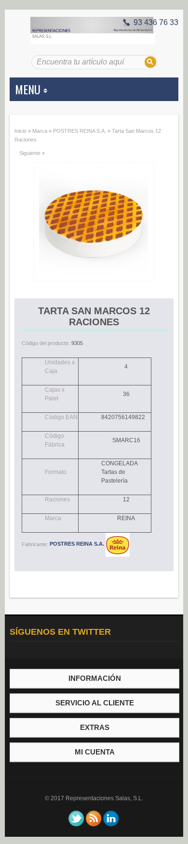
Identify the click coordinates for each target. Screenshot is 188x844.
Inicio (20, 131)
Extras (94, 727)
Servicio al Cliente (94, 703)
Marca (39, 131)
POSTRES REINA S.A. (79, 131)
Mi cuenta (95, 752)
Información (94, 678)
